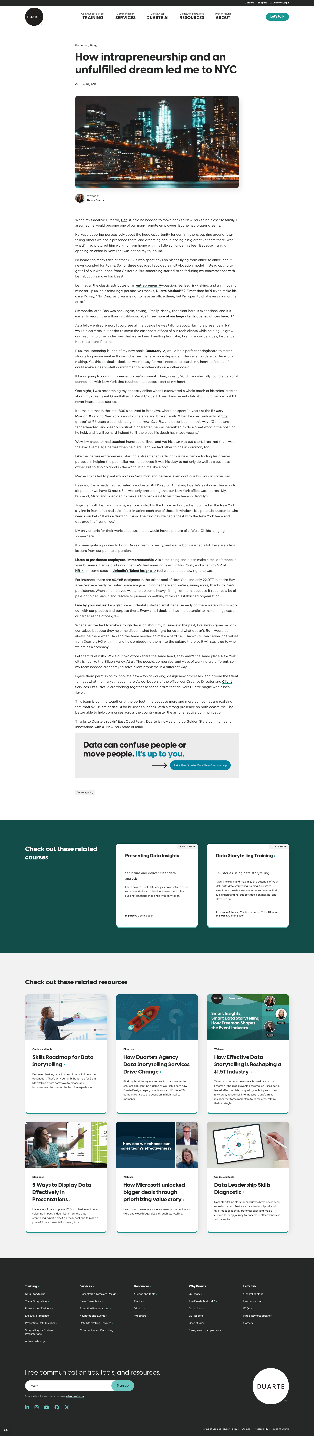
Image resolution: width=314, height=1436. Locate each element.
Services (86, 1286)
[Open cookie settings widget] (6, 1429)
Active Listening (35, 1341)
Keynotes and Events (92, 1315)
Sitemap (245, 1428)
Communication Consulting (96, 1330)
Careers (249, 2)
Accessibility (261, 1428)
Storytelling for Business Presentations (40, 1332)
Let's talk (277, 17)
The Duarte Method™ (202, 1301)
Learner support (253, 1301)
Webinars (140, 1315)
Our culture (195, 1308)
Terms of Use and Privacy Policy (219, 1428)
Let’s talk (249, 1286)
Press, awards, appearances (206, 1330)
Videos (138, 1308)
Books (138, 1301)
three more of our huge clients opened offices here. (190, 316)
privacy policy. (75, 1396)
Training (31, 1286)
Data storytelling (85, 792)
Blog (93, 45)
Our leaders (196, 1315)
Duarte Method (168, 291)
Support (262, 2)
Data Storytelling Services (95, 1323)
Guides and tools (144, 1294)
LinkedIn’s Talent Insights (134, 571)
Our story (194, 1294)
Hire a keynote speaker (257, 1315)
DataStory (155, 351)
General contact (253, 1294)
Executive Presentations (94, 1308)
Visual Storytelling (36, 1301)
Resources (81, 45)
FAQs (246, 1308)
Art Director (162, 485)
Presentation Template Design (98, 1294)
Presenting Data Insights (40, 1323)
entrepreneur (148, 285)
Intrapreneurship (142, 560)
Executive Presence (37, 1315)
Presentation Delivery (38, 1308)
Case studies (196, 1323)
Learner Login (281, 2)
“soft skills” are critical (102, 707)
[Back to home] (271, 1386)
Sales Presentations (91, 1301)
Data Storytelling (35, 1294)
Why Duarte (197, 1286)
